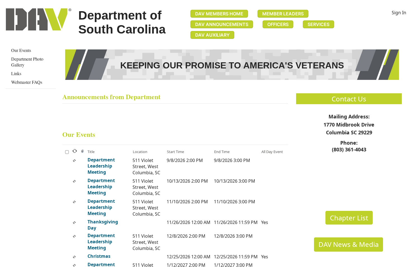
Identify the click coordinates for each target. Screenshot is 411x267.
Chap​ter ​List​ (349, 217)
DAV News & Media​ (348, 244)
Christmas (99, 256)
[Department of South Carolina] (38, 19)
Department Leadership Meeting (101, 166)
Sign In (399, 12)
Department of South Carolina (122, 22)
